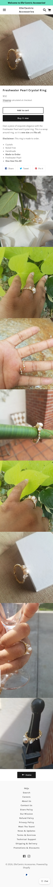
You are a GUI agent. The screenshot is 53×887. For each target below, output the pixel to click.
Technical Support (26, 839)
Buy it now (23, 118)
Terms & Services (26, 835)
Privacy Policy (26, 822)
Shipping (7, 100)
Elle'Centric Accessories (26, 10)
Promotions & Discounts (27, 848)
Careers (26, 797)
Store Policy (26, 809)
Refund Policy (26, 818)
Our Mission (26, 814)
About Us (26, 801)
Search (26, 792)
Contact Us (26, 805)
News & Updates (26, 831)
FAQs (26, 788)
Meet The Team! (26, 826)
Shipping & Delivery (26, 843)
